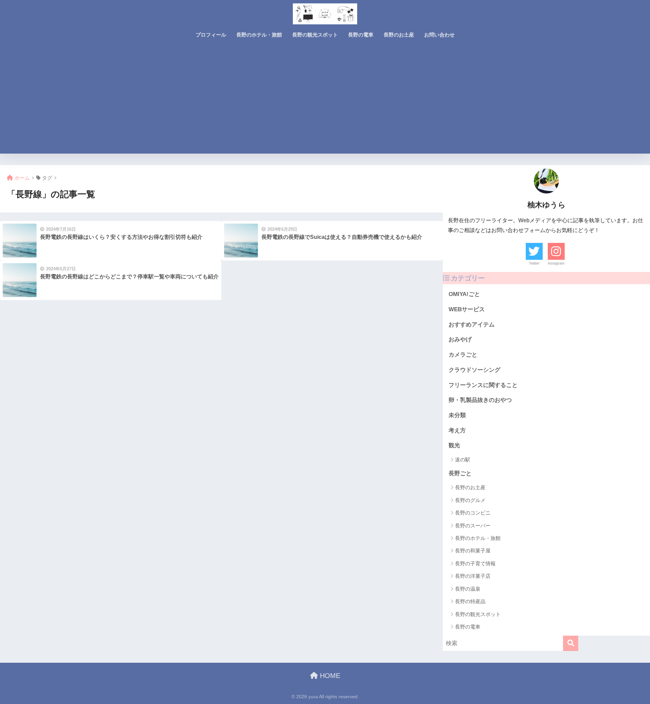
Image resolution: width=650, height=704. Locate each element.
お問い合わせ (439, 35)
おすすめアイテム (472, 324)
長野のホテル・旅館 (259, 35)
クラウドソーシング (474, 370)
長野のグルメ (470, 500)
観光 (454, 445)
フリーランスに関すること (483, 385)
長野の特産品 (470, 601)
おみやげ (460, 339)
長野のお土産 (399, 35)
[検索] (570, 643)
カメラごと (463, 354)
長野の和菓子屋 (473, 550)
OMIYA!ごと (464, 294)
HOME (329, 675)
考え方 (457, 430)
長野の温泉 (467, 589)
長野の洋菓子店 (473, 576)
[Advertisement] (325, 102)
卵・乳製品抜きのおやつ (480, 400)
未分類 (457, 415)
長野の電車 (360, 35)
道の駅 (462, 459)
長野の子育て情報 (475, 563)
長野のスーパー (473, 525)
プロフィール (211, 35)
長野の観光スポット (315, 35)
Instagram (556, 263)
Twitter (534, 263)
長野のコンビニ (473, 513)
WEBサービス (467, 309)
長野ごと (460, 473)
